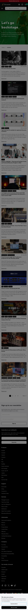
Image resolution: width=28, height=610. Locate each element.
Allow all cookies (14, 607)
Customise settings (14, 603)
